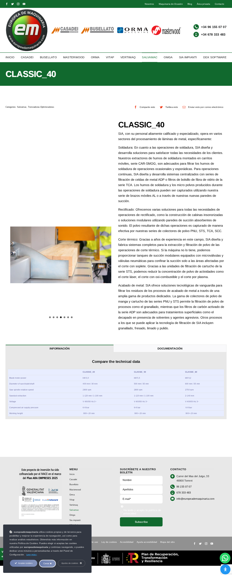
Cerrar (46, 563)
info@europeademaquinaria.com (195, 498)
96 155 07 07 (184, 486)
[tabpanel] (116, 385)
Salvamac (22, 107)
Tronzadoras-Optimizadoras (41, 107)
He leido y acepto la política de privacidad (142, 512)
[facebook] (7, 4)
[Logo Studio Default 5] (27, 10)
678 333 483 (183, 492)
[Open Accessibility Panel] (225, 569)
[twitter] (12, 4)
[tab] (59, 348)
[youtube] (24, 4)
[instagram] (18, 4)
